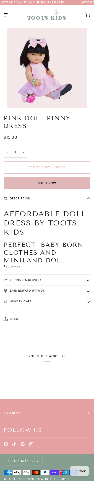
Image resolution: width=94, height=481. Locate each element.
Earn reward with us (27, 291)
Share (14, 319)
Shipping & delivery (25, 280)
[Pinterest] (23, 444)
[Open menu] (10, 15)
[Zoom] (16, 99)
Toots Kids (16, 479)
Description (19, 198)
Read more (12, 266)
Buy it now (47, 183)
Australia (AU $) (21, 461)
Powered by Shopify (53, 479)
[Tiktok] (14, 444)
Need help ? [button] (13, 413)
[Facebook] (6, 444)
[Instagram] (31, 444)
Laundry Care (20, 301)
